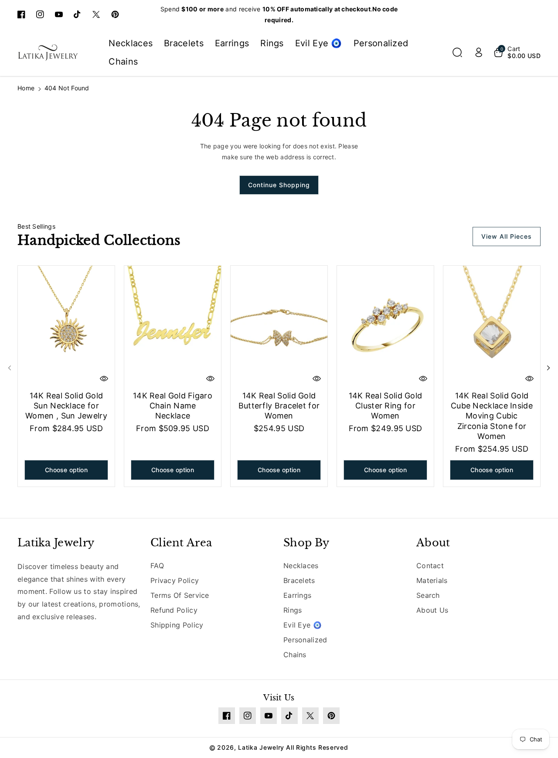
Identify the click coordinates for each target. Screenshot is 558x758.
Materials (432, 580)
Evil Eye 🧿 (302, 625)
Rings (292, 610)
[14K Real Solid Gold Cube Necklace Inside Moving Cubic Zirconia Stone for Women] (491, 326)
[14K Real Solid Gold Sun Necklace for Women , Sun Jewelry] (66, 326)
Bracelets (299, 580)
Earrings (297, 595)
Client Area (181, 542)
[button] (457, 52)
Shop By (306, 542)
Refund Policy (173, 610)
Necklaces (301, 565)
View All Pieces (506, 236)
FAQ (157, 565)
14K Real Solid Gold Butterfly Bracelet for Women (279, 406)
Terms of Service (179, 595)
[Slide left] (9, 367)
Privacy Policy (174, 580)
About (433, 542)
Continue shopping (279, 185)
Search (428, 595)
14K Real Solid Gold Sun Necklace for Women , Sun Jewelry (66, 406)
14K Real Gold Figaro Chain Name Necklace (172, 406)
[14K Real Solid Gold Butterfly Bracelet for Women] (279, 326)
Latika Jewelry (55, 542)
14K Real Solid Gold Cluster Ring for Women (385, 406)
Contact (430, 565)
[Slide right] (548, 367)
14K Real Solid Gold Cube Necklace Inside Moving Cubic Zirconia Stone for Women (492, 416)
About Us (432, 610)
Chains (294, 654)
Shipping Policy (177, 625)
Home (25, 88)
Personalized (305, 639)
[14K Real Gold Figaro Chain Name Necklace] (172, 326)
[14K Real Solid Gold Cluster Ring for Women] (385, 326)
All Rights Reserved (317, 747)
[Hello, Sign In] (478, 52)
